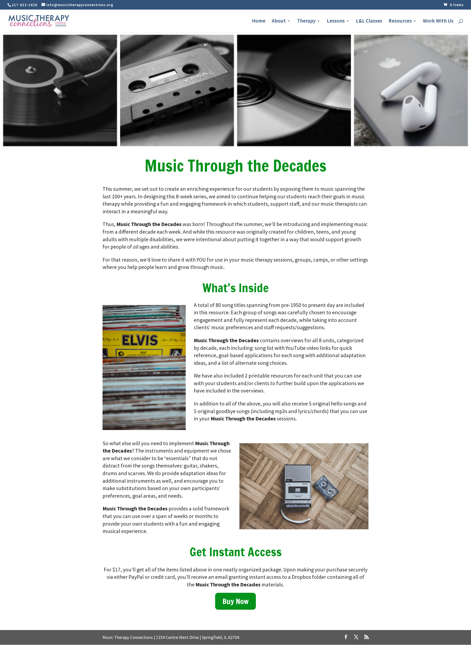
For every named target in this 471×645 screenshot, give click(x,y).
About (279, 21)
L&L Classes (369, 21)
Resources (400, 21)
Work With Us (438, 21)
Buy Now (235, 601)
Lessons (336, 21)
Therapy (306, 21)
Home (258, 21)
